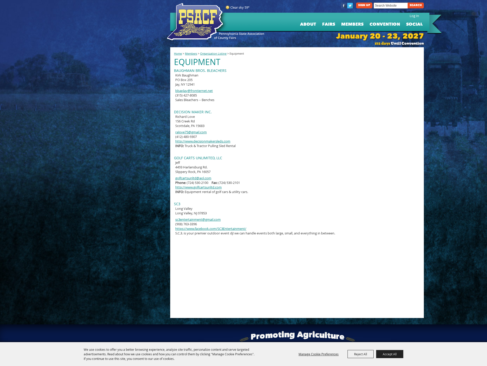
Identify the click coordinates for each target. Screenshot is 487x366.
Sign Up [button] (364, 5)
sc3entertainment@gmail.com (198, 219)
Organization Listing (213, 53)
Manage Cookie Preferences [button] (319, 354)
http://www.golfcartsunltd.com (198, 187)
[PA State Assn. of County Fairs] (197, 22)
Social (414, 24)
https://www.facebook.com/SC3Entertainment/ (210, 228)
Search (416, 5)
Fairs (328, 24)
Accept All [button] (390, 354)
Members (352, 24)
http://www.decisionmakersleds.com (202, 141)
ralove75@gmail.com (191, 132)
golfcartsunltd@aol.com (193, 178)
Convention (385, 24)
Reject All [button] (360, 354)
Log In (414, 15)
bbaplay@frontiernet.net (194, 90)
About (308, 24)
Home (178, 53)
